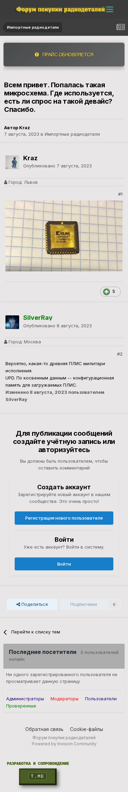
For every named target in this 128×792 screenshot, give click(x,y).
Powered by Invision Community (64, 743)
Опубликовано (57, 165)
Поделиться (34, 604)
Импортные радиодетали (72, 134)
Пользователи (101, 698)
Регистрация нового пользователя (64, 518)
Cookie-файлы (86, 729)
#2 (120, 354)
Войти (64, 564)
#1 (120, 194)
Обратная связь (44, 729)
